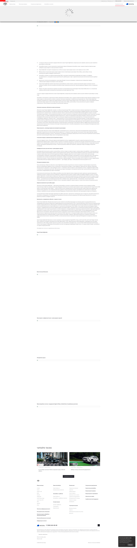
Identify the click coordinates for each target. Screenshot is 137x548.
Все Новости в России (68, 476)
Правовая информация (43, 534)
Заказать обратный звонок (129, 1)
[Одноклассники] (56, 22)
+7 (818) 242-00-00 (118, 1)
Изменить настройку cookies (41, 536)
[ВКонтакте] (55, 22)
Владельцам (12, 1)
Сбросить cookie (39, 538)
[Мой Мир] (58, 22)
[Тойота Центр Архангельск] (130, 4)
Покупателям (5, 1)
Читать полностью (122, 544)
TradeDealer (98, 542)
